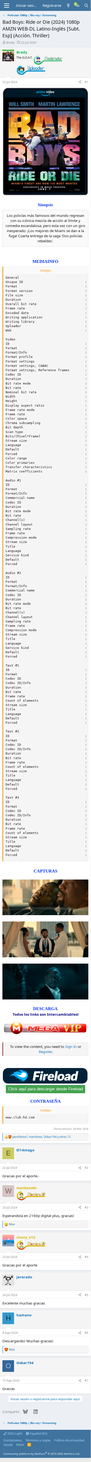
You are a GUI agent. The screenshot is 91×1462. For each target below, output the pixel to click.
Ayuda (8, 1444)
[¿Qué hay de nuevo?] (68, 5)
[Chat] (77, 5)
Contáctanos (12, 1440)
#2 (86, 1168)
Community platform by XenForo (41, 1453)
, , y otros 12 (41, 1137)
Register (45, 1051)
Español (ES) (38, 1433)
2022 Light (14, 1433)
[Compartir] (80, 82)
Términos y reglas (38, 1440)
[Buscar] (86, 5)
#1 (86, 82)
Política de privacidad (69, 1440)
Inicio (20, 1444)
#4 (86, 1257)
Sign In (71, 1046)
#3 (86, 1207)
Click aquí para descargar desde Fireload (45, 1089)
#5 (86, 1295)
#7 (86, 1380)
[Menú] (6, 5)
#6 (86, 1333)
